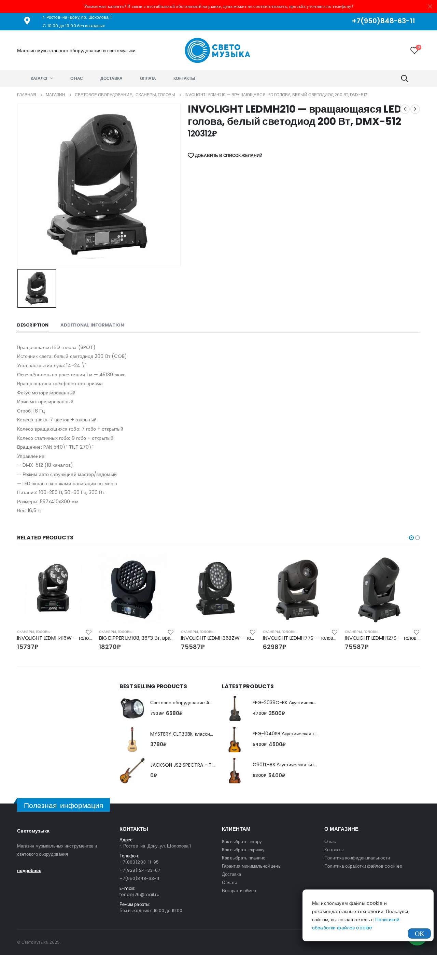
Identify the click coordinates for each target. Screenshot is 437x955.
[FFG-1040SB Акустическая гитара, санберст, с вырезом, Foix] (235, 739)
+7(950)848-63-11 (139, 878)
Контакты (184, 78)
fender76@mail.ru (139, 894)
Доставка (111, 78)
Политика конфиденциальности (357, 858)
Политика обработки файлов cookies (363, 866)
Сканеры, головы (34, 631)
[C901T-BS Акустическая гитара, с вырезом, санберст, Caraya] (235, 770)
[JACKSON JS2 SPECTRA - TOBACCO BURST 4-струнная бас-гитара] (132, 770)
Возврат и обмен (239, 890)
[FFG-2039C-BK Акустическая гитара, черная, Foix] (235, 708)
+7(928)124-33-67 (139, 870)
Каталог (39, 78)
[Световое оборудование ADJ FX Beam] (132, 708)
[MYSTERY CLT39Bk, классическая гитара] (132, 739)
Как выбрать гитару (242, 841)
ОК (419, 933)
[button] (411, 538)
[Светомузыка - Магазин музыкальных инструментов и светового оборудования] (218, 50)
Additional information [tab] (92, 325)
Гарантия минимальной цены (251, 866)
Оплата (148, 78)
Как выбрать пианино (243, 858)
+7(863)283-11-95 (139, 862)
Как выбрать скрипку (243, 850)
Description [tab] (32, 325)
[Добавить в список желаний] (88, 632)
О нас (76, 78)
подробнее (29, 870)
